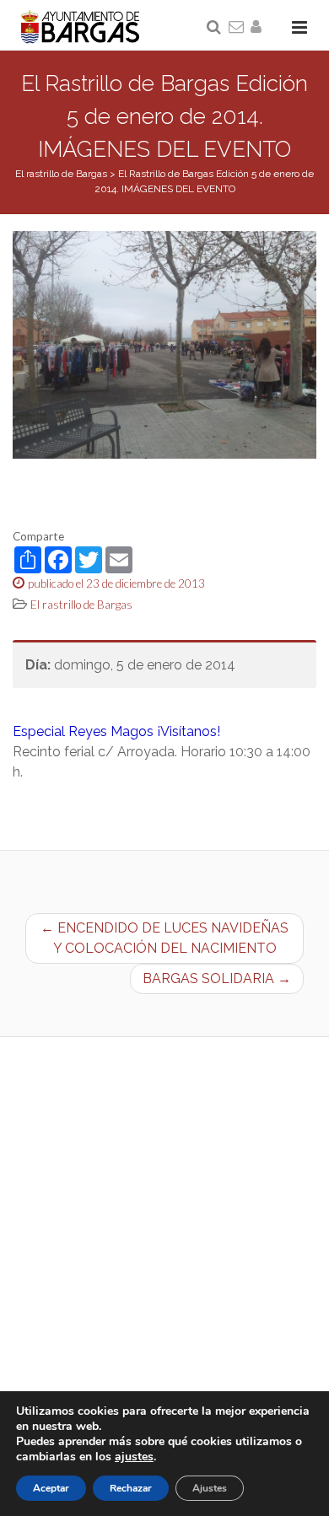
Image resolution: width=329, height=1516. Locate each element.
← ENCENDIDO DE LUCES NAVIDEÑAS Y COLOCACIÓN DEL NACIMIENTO (164, 938)
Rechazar (131, 1488)
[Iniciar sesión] (259, 28)
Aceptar (51, 1488)
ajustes (134, 1457)
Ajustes (209, 1488)
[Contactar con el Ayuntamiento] (237, 28)
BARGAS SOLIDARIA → (217, 978)
